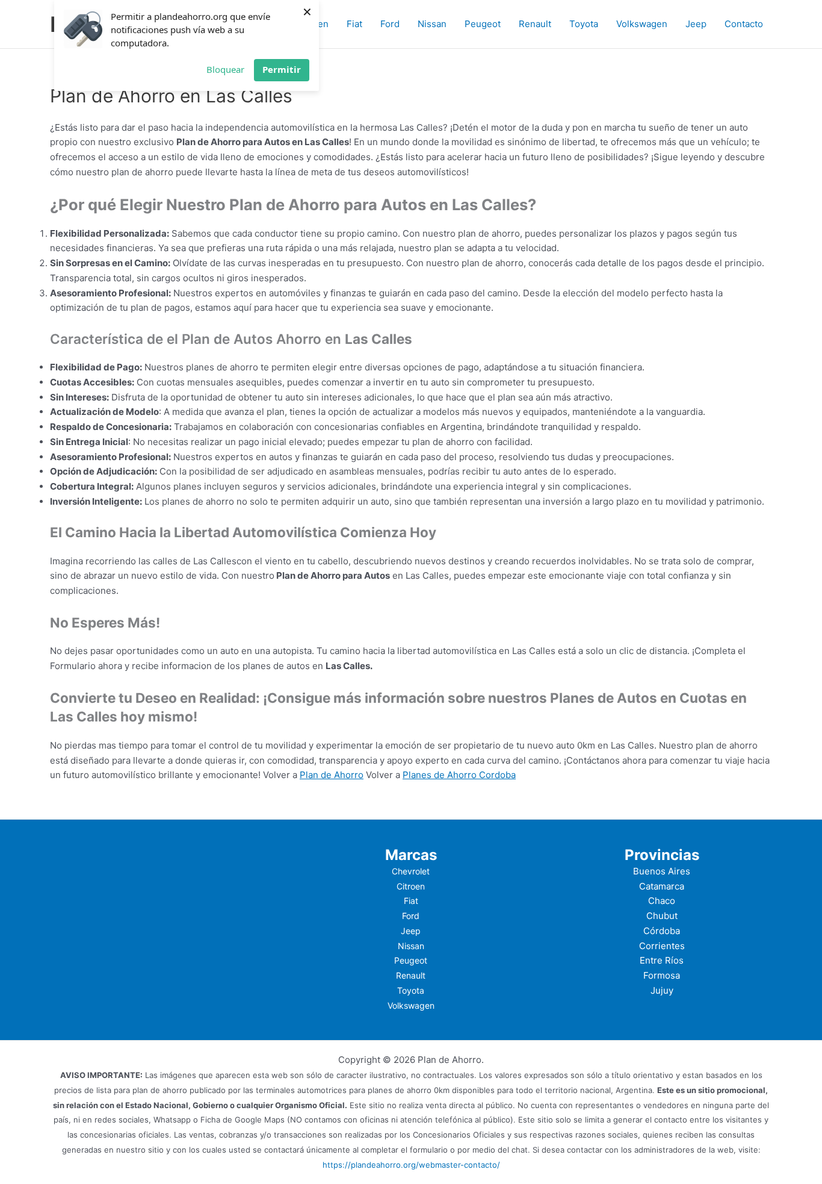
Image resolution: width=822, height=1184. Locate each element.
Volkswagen (641, 24)
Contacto (744, 24)
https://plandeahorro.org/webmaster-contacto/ (411, 1165)
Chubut (662, 915)
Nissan (432, 24)
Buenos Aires (661, 871)
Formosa (661, 975)
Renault (535, 24)
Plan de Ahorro (331, 775)
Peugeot (483, 24)
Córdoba (661, 930)
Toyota (583, 24)
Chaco (661, 900)
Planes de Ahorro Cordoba (459, 775)
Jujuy (661, 990)
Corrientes (662, 946)
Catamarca (661, 886)
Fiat (354, 24)
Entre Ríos (662, 960)
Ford (390, 24)
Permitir (281, 69)
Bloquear (225, 69)
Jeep (695, 24)
